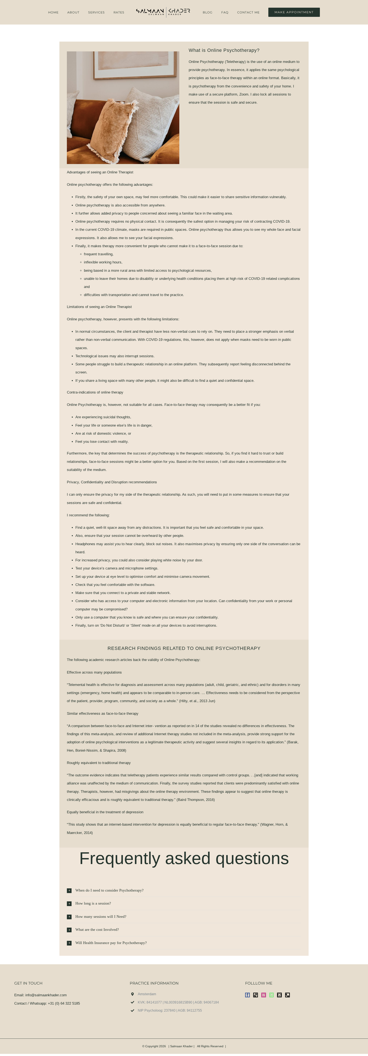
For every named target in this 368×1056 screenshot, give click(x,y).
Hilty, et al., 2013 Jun (197, 701)
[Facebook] (247, 995)
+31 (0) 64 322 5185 (64, 1003)
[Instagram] (263, 995)
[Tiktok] (255, 995)
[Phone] (287, 995)
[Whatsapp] (271, 995)
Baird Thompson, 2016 (196, 800)
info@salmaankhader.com (46, 995)
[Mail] (279, 995)
